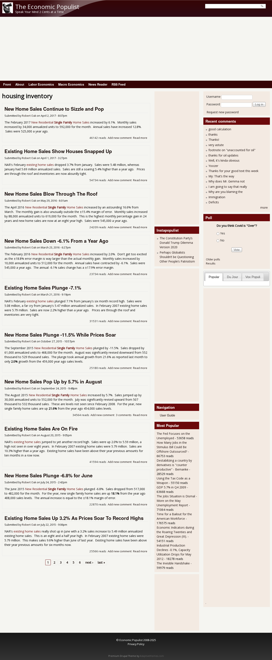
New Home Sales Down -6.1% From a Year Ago (56, 240)
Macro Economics (71, 84)
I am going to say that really (227, 187)
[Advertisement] (136, 49)
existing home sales (40, 165)
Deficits (213, 202)
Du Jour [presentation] (232, 277)
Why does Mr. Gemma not (226, 181)
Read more (140, 138)
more (264, 207)
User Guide (167, 415)
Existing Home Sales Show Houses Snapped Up (58, 151)
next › (89, 562)
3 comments (124, 415)
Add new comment (120, 138)
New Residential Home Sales (60, 122)
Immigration (216, 197)
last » (101, 562)
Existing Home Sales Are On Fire (41, 428)
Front (7, 84)
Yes (222, 233)
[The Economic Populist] (7, 12)
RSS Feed (119, 84)
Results (210, 263)
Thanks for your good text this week (233, 171)
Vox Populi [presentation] (252, 277)
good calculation (219, 129)
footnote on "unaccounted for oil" (231, 150)
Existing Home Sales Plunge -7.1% (42, 287)
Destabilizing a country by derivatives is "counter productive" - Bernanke (174, 464)
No (222, 240)
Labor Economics (41, 84)
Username (213, 97)
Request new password (223, 112)
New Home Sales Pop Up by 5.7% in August (53, 381)
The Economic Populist (47, 7)
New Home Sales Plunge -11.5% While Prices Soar (60, 334)
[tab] (214, 277)
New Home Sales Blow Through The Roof (50, 193)
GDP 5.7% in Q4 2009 (171, 487)
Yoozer (213, 166)
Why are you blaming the (225, 192)
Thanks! (213, 140)
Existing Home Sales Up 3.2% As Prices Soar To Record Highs (73, 518)
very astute (216, 145)
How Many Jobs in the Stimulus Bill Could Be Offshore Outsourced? (172, 446)
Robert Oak (29, 116)
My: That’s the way (221, 176)
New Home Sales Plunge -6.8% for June (48, 475)
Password (213, 104)
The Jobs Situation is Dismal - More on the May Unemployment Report (177, 500)
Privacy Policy (136, 644)
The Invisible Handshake (173, 563)
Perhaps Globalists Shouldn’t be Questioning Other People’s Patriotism (177, 256)
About (19, 84)
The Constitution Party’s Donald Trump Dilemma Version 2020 (176, 242)
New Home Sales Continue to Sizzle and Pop (54, 108)
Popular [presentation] (214, 277)
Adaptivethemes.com (152, 655)
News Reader (97, 84)
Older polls (213, 259)
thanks (213, 134)
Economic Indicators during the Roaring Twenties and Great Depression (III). (175, 531)
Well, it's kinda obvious (223, 160)
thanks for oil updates (223, 155)
